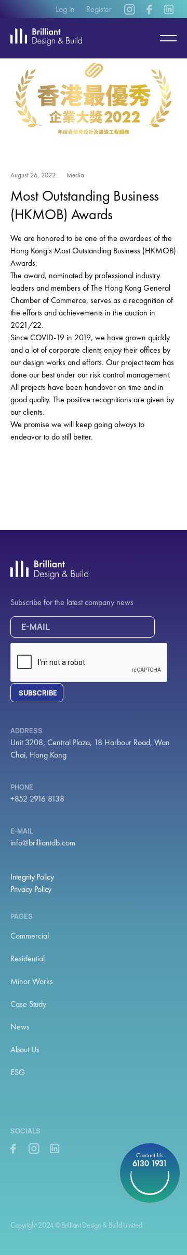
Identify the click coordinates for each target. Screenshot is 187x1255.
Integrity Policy (32, 876)
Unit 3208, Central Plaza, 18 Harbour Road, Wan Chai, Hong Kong (90, 748)
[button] (164, 38)
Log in (65, 9)
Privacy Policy (30, 889)
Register (99, 9)
